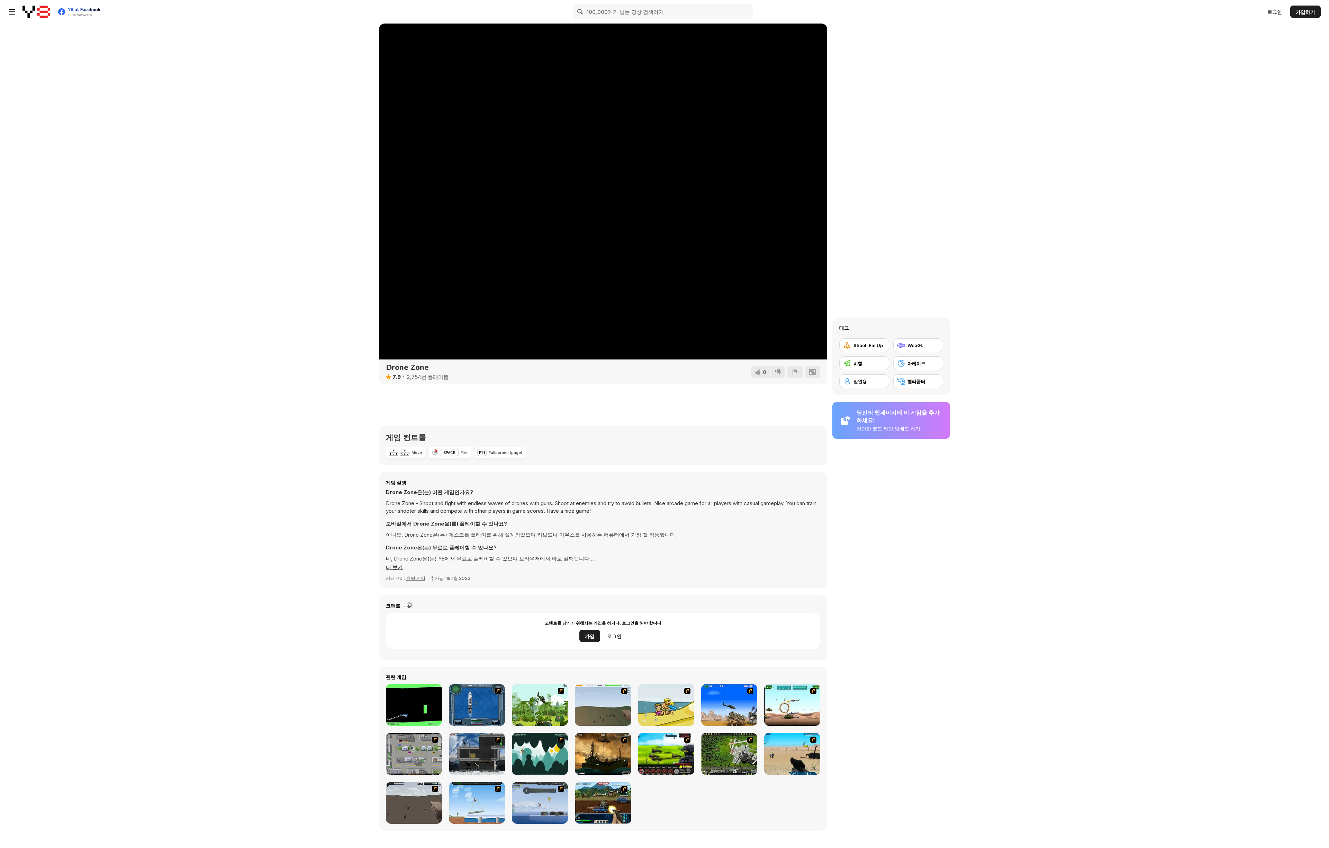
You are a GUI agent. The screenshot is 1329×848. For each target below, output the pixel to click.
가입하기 (1305, 12)
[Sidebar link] (12, 12)
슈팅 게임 (415, 578)
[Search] (580, 11)
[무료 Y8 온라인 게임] (36, 12)
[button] (394, 567)
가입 (590, 636)
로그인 (1274, 12)
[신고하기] (795, 372)
